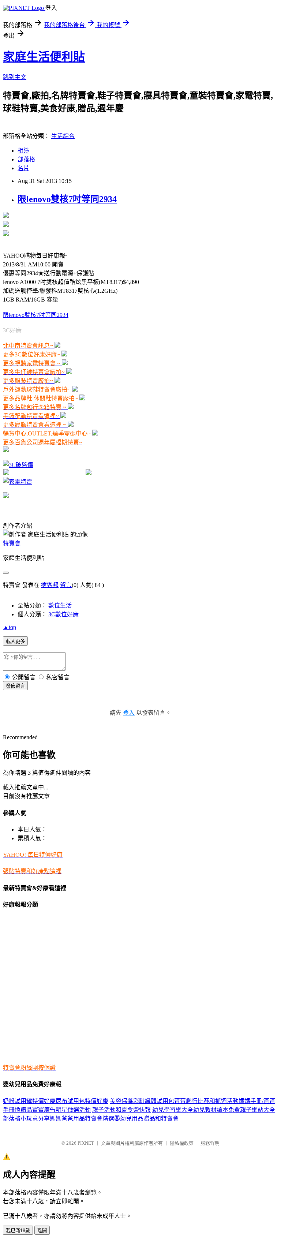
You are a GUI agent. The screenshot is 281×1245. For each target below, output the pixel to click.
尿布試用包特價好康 (82, 1101)
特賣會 (11, 543)
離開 (42, 1230)
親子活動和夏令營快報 (121, 1110)
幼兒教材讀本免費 (216, 1110)
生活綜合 (63, 136)
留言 (66, 585)
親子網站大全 (257, 1110)
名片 (23, 168)
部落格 (26, 159)
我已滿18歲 (18, 1230)
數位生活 (60, 605)
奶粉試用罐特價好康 (29, 1101)
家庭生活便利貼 (44, 56)
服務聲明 (210, 1143)
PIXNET (86, 1143)
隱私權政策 (182, 1143)
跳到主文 (14, 77)
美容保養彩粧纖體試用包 (142, 1101)
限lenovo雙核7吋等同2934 (67, 199)
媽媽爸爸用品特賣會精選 (82, 1118)
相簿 (23, 150)
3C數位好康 (63, 614)
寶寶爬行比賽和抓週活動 (206, 1101)
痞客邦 (50, 585)
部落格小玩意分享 (26, 1118)
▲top (9, 627)
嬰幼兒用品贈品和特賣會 (146, 1118)
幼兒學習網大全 (172, 1110)
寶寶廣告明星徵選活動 (61, 1110)
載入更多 (15, 641)
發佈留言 (15, 686)
